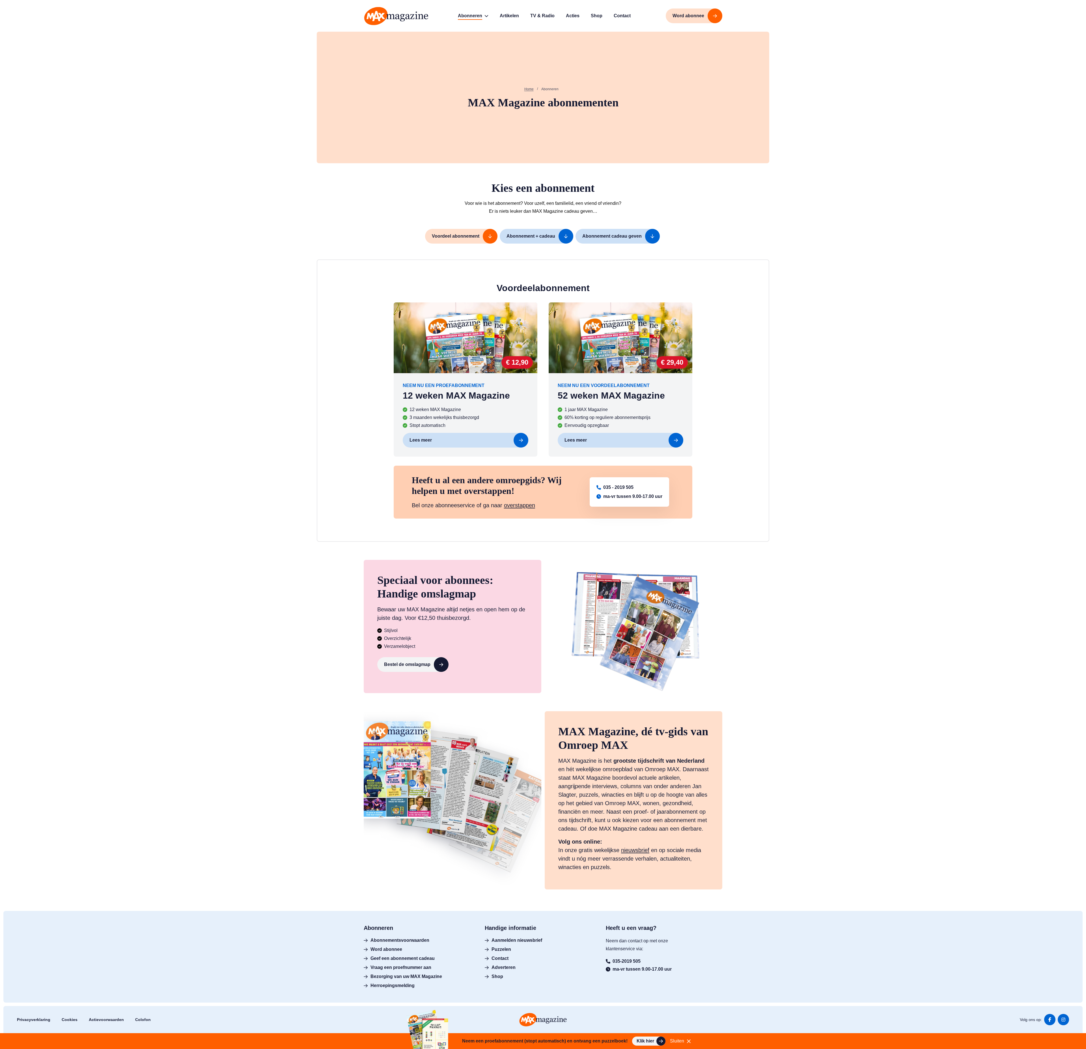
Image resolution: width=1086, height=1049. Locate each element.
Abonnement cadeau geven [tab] (612, 236)
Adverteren (504, 967)
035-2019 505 (627, 961)
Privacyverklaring (33, 1019)
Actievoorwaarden (106, 1019)
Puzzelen (501, 949)
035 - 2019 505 (618, 487)
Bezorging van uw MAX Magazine (406, 976)
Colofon (143, 1019)
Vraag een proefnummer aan (400, 967)
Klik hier (645, 1041)
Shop (497, 976)
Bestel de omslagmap (407, 664)
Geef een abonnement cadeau (402, 958)
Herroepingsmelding (392, 985)
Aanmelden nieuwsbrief (517, 940)
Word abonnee (386, 949)
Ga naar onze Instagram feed (1063, 1019)
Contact (500, 958)
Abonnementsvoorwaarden (399, 940)
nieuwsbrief (635, 850)
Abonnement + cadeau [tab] (531, 236)
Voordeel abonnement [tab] (455, 236)
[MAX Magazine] (396, 16)
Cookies (69, 1019)
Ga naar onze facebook (1049, 1019)
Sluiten (677, 1041)
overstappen (519, 505)
